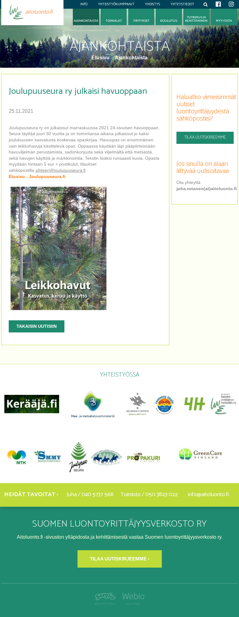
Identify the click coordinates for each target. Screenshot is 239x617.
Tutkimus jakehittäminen (196, 19)
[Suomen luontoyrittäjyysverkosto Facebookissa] (218, 4)
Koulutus (168, 21)
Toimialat (114, 21)
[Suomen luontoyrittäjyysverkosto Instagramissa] (231, 4)
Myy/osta (224, 21)
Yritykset (141, 21)
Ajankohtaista (131, 57)
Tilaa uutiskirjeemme (205, 137)
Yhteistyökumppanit (116, 4)
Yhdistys (152, 4)
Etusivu (101, 57)
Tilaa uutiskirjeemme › (119, 558)
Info (83, 4)
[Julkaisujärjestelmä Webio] (131, 603)
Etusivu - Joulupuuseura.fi (37, 176)
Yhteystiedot (182, 4)
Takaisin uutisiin (36, 326)
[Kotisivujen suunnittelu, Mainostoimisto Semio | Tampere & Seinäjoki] (107, 603)
